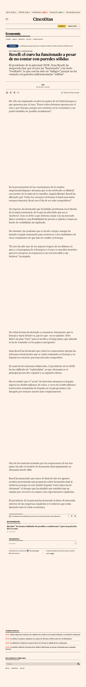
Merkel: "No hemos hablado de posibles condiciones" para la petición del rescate (42, 528)
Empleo (14, 39)
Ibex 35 (8, 12)
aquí (52, 553)
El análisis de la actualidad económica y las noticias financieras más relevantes (36, 516)
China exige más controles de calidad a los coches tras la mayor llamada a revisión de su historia (45, 635)
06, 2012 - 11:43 (43, 87)
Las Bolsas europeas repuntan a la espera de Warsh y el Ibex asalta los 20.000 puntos (46, 46)
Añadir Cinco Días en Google (71, 92)
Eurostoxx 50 (54, 12)
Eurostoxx (15, 668)
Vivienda (8, 39)
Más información (14, 553)
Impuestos (22, 39)
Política (28, 39)
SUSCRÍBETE (61, 26)
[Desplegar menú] (7, 19)
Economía (13, 34)
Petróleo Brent (37, 12)
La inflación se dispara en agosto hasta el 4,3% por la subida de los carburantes (38, 643)
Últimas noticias (38, 39)
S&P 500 (21, 12)
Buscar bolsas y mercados (16, 658)
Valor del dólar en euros (73, 12)
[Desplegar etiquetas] (75, 543)
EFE (43, 85)
